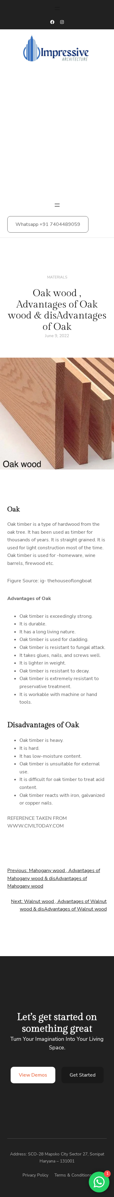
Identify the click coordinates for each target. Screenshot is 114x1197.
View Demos (33, 1075)
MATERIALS (57, 277)
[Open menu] (57, 8)
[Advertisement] (57, 134)
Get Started (82, 1075)
